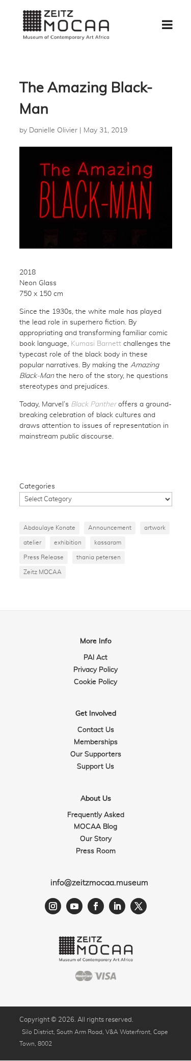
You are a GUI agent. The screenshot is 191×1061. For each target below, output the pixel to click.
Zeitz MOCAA (42, 572)
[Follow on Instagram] (53, 906)
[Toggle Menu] (167, 24)
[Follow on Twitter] (138, 906)
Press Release (43, 557)
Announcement (109, 528)
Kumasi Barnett (96, 343)
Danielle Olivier (53, 130)
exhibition (67, 542)
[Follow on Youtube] (74, 906)
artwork (155, 528)
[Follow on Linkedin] (117, 906)
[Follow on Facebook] (96, 906)
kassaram (107, 542)
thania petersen (98, 557)
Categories (37, 486)
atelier (32, 542)
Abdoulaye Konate (49, 528)
